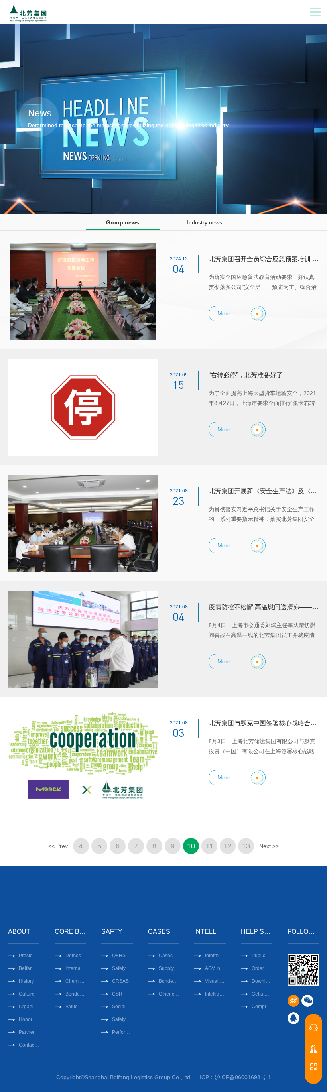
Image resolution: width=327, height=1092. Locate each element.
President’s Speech (29, 955)
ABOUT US (23, 931)
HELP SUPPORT (256, 931)
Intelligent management (215, 994)
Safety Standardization (122, 968)
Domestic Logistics (75, 955)
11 (209, 846)
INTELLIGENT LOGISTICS (210, 931)
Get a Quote (262, 994)
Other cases (169, 994)
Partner (27, 1032)
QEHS (119, 955)
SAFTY (111, 931)
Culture (27, 994)
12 (228, 846)
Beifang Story (29, 968)
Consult (313, 1028)
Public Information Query (262, 955)
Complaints (262, 1006)
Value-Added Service (75, 1006)
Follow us (313, 1066)
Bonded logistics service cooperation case (169, 981)
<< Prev (58, 846)
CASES (159, 931)
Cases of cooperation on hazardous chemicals (169, 955)
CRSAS (120, 981)
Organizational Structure (29, 1006)
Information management (215, 955)
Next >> (269, 846)
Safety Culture (122, 1019)
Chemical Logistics (75, 981)
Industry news (204, 222)
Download (262, 981)
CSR (117, 994)
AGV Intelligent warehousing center (215, 968)
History (26, 981)
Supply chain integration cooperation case (169, 968)
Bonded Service (75, 994)
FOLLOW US (303, 931)
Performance (122, 1032)
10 (191, 846)
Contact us (29, 1045)
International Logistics (75, 968)
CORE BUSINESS (70, 931)
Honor (25, 1019)
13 (246, 846)
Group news (122, 222)
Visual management (215, 981)
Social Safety (122, 1006)
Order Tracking (262, 968)
